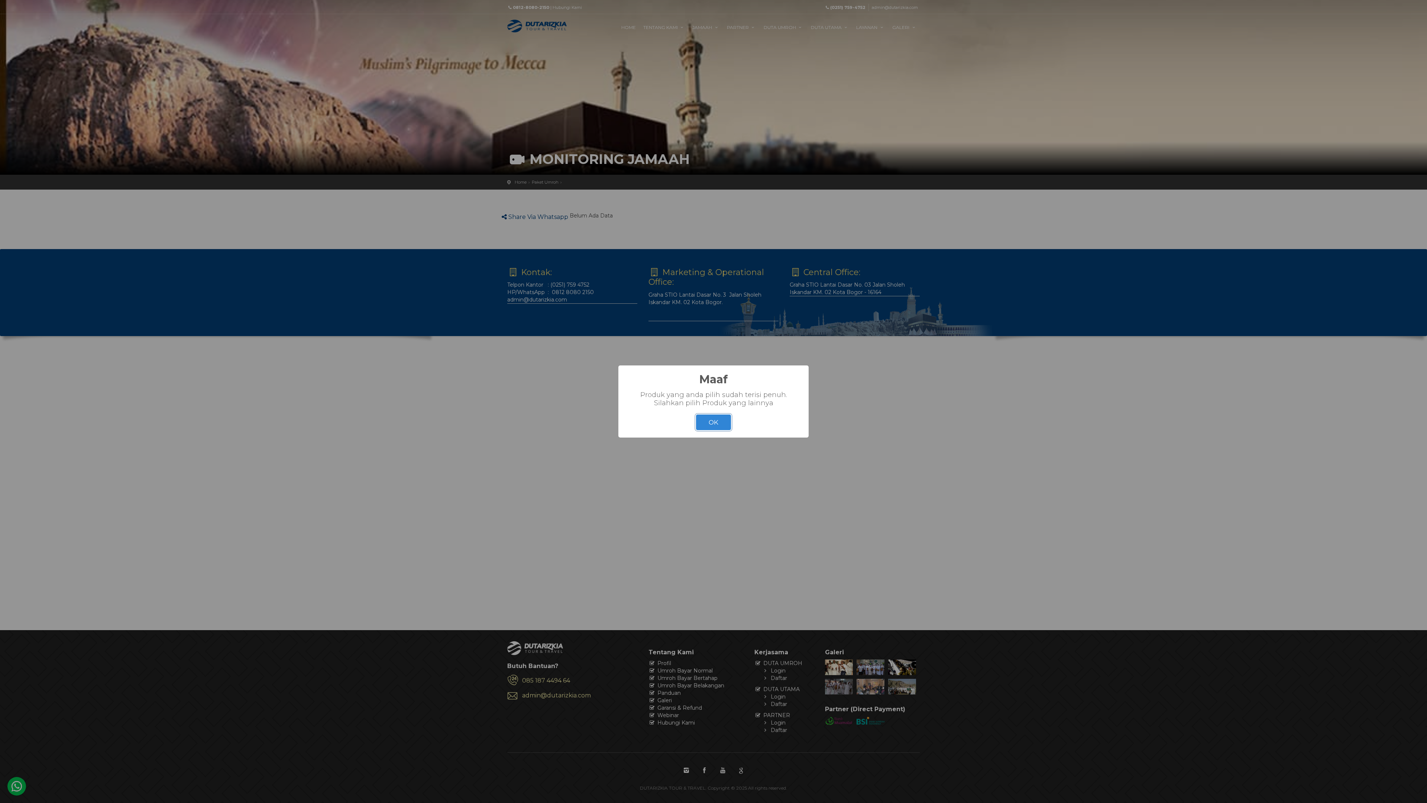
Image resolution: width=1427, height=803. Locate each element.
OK (713, 422)
